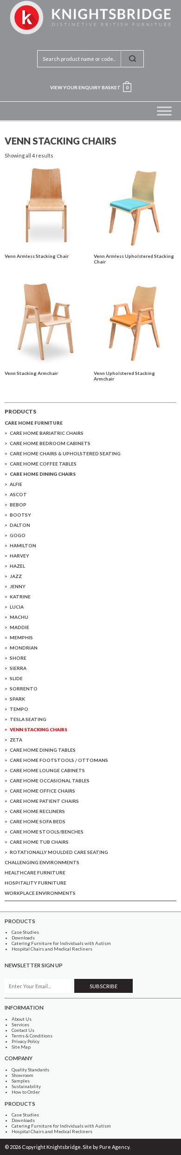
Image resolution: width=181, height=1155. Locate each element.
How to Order (26, 1092)
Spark (17, 699)
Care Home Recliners (37, 811)
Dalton (20, 525)
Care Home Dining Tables (43, 750)
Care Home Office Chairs (42, 791)
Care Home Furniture (34, 423)
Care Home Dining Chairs (43, 474)
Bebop (18, 504)
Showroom (22, 1075)
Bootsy (20, 515)
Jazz (16, 576)
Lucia (17, 607)
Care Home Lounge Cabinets (47, 770)
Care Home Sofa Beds (37, 821)
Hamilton (23, 545)
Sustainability (26, 1086)
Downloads (23, 937)
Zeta (16, 739)
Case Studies (25, 932)
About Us (22, 1019)
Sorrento (24, 688)
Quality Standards (30, 1069)
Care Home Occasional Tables (50, 780)
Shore (18, 658)
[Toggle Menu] (164, 110)
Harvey (19, 555)
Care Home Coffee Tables (43, 463)
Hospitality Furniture (35, 883)
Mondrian (24, 647)
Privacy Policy (25, 1041)
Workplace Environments (40, 893)
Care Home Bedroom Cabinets (50, 443)
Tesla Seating (28, 719)
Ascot (18, 494)
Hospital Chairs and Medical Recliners (52, 949)
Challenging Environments (42, 862)
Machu (19, 617)
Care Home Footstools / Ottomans (59, 760)
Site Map (21, 1047)
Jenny (18, 586)
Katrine (20, 596)
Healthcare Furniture (35, 872)
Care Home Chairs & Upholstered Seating (65, 453)
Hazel (17, 566)
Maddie (19, 627)
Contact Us (23, 1030)
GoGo (18, 535)
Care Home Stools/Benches (47, 831)
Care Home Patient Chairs (44, 801)
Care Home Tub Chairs (39, 842)
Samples (21, 1080)
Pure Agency (114, 1147)
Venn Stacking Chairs (38, 729)
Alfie (16, 484)
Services (20, 1024)
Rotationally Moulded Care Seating (59, 852)
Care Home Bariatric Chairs (47, 433)
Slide (16, 678)
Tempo (19, 709)
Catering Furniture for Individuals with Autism (61, 943)
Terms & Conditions (32, 1035)
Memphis (21, 637)
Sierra (18, 668)
